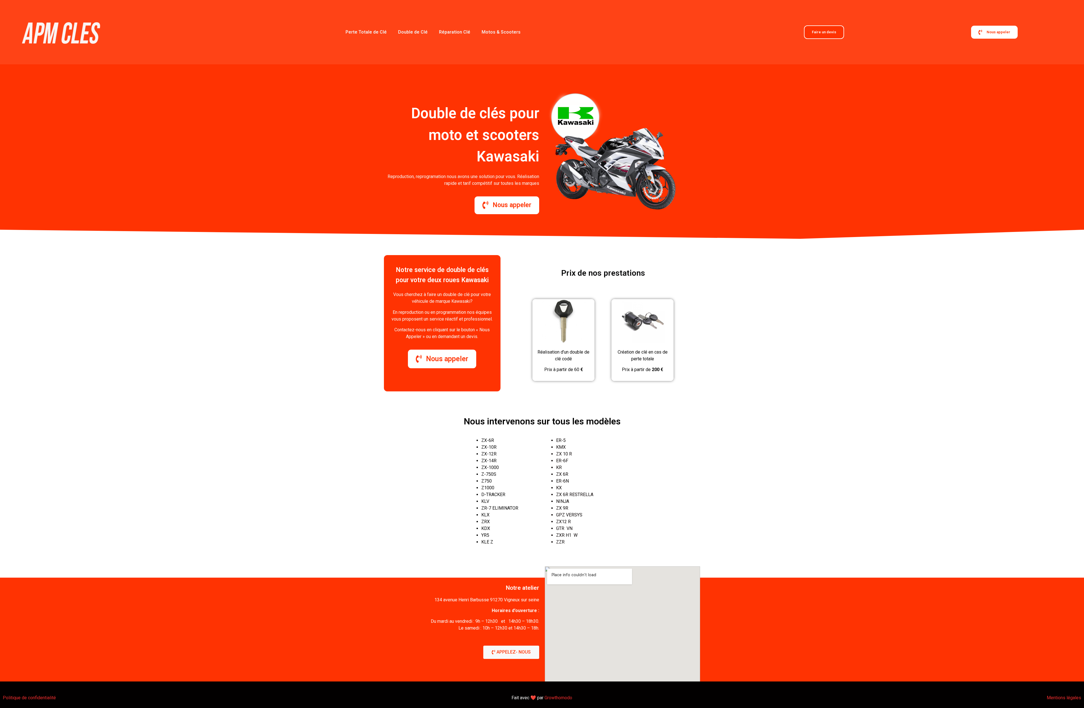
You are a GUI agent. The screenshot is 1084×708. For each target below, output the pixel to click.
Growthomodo (558, 697)
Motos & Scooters (501, 32)
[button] (511, 652)
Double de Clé (413, 32)
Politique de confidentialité (29, 697)
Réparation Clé (454, 32)
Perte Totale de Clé (366, 32)
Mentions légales (1064, 697)
